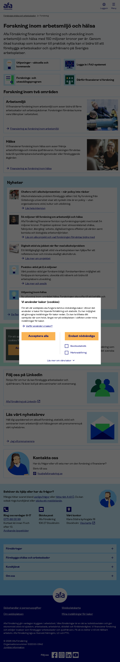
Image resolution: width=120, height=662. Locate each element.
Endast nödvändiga (81, 336)
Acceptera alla (38, 336)
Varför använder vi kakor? (39, 326)
